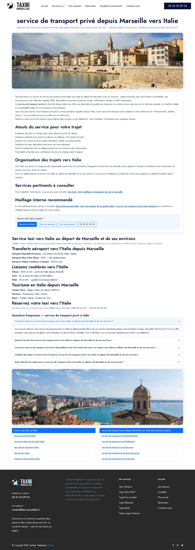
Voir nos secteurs (67, 224)
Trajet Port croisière (128, 497)
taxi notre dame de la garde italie (97, 206)
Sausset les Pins (39, 522)
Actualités (162, 492)
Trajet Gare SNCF (127, 492)
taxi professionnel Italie (24, 436)
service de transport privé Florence (118, 447)
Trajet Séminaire (126, 502)
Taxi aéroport (164, 486)
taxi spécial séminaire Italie (26, 447)
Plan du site (163, 497)
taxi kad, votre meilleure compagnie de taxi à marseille (95, 191)
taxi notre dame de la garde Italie (29, 441)
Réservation (163, 502)
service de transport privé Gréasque (118, 458)
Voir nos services (47, 224)
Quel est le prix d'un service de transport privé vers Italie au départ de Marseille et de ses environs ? (63, 340)
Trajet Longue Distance (129, 513)
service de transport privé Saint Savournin (120, 453)
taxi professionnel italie (67, 206)
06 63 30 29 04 (177, 6)
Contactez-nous (165, 508)
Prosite (50, 545)
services (30, 518)
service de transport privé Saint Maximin (120, 436)
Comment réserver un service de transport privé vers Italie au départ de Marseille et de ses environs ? (64, 321)
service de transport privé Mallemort (118, 441)
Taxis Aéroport (125, 486)
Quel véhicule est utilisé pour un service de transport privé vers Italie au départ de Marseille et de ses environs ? (69, 362)
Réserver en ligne (27, 224)
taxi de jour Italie (21, 453)
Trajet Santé (124, 508)
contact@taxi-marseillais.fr (26, 510)
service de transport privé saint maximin (137, 206)
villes (22, 522)
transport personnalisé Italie (27, 458)
